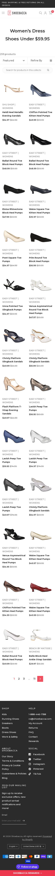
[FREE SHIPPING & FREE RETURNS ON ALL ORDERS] (27, 4)
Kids (4, 714)
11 (34, 678)
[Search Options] (48, 70)
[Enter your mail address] (23, 820)
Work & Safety (10, 736)
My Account (35, 723)
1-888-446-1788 (37, 714)
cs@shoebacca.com (40, 718)
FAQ (31, 732)
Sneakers (7, 723)
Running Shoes (10, 718)
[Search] (40, 13)
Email (4, 815)
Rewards (34, 741)
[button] (27, 873)
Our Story (7, 756)
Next (40, 679)
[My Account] (45, 13)
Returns (33, 727)
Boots (5, 727)
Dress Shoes (9, 732)
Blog (4, 778)
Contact (33, 736)
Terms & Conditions (13, 760)
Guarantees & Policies (14, 773)
